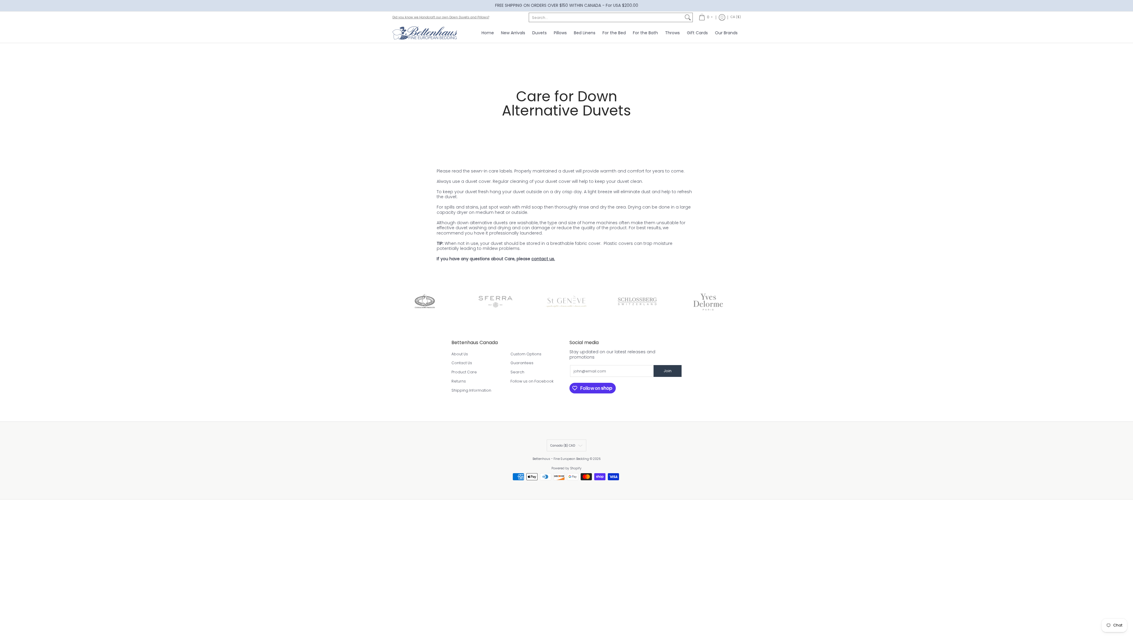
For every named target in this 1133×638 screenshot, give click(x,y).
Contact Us (461, 362)
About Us (459, 354)
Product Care (464, 372)
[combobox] (606, 17)
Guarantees (521, 362)
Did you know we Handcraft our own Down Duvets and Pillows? (440, 17)
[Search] (687, 17)
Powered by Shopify (566, 468)
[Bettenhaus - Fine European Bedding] (424, 33)
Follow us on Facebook (532, 381)
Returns (458, 381)
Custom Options (525, 354)
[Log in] (722, 17)
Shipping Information (471, 390)
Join (668, 370)
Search (517, 372)
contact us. (543, 259)
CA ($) (736, 17)
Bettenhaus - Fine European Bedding (561, 459)
